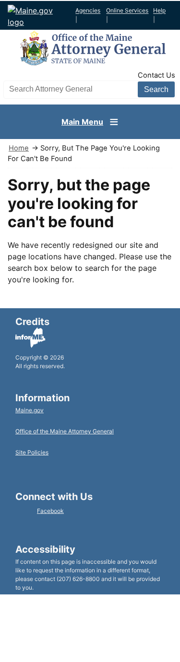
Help (159, 10)
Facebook (50, 510)
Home (19, 148)
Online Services (127, 10)
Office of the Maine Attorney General (64, 431)
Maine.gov (29, 410)
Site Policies (31, 452)
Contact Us (156, 75)
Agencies (87, 10)
